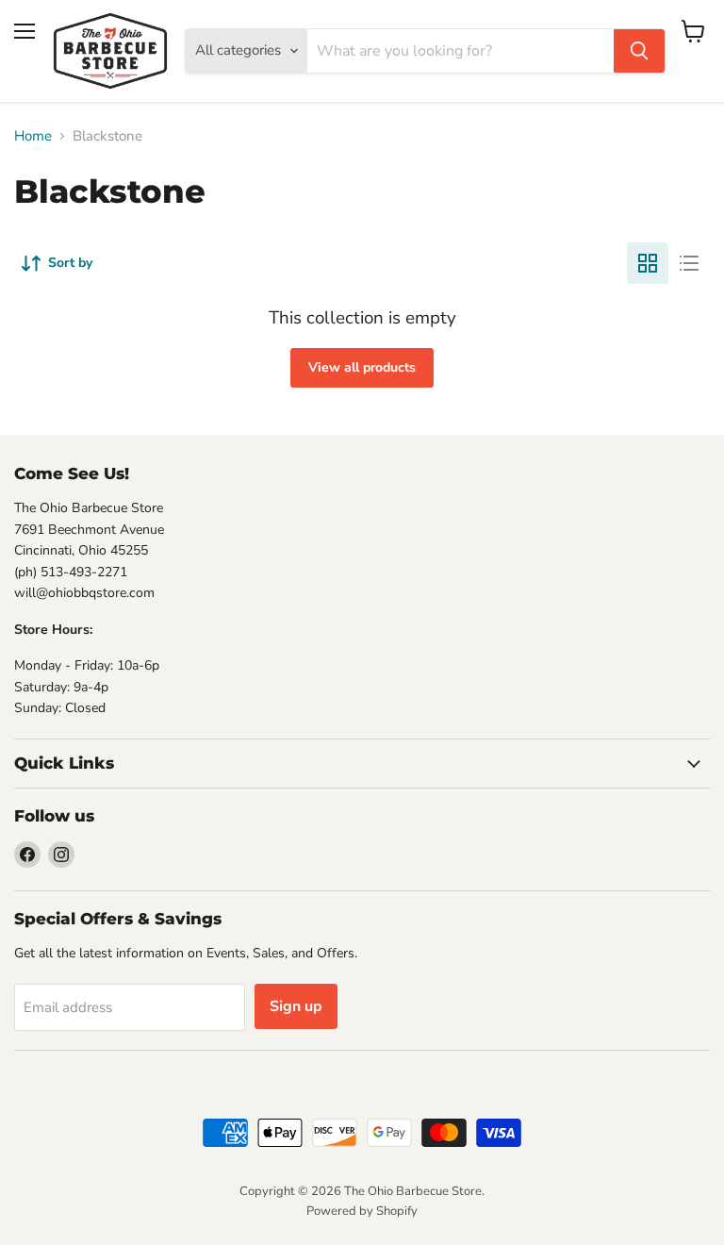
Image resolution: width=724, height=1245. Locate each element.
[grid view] (647, 263)
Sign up (296, 1006)
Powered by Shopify (362, 1211)
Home (33, 136)
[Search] (639, 51)
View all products (362, 367)
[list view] (689, 263)
